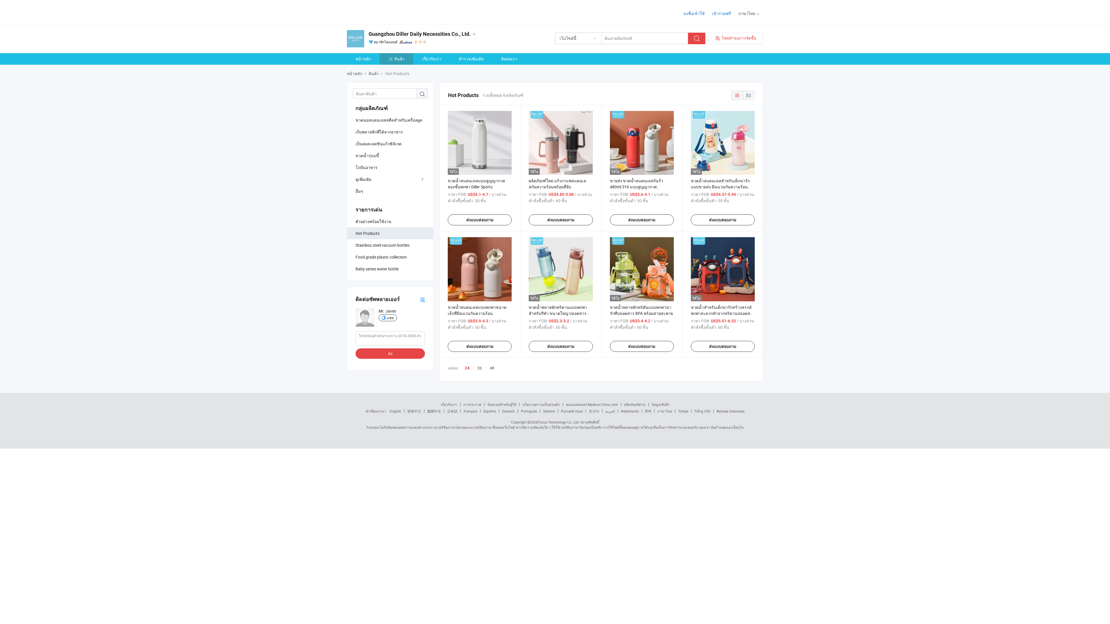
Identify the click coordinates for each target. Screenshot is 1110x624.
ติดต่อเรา (509, 59)
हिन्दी (648, 411)
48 (492, 368)
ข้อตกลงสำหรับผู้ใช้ (501, 404)
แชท (390, 317)
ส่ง (390, 353)
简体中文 (414, 411)
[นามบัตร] (422, 299)
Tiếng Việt (702, 411)
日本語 (452, 411)
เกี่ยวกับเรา (431, 59)
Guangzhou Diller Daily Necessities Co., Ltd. (420, 34)
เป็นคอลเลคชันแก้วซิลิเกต (379, 143)
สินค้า (399, 59)
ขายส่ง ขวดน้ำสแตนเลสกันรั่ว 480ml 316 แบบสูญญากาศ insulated (636, 187)
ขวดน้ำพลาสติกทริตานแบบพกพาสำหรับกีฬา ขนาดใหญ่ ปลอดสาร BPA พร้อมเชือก (558, 313)
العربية (610, 411)
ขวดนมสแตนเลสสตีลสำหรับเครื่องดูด (389, 120)
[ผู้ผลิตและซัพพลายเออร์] (384, 11)
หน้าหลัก (363, 59)
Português (529, 411)
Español (489, 411)
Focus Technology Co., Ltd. (559, 422)
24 (467, 368)
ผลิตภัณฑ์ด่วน (634, 404)
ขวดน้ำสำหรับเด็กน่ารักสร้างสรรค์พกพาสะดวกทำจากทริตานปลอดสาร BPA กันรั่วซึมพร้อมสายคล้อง (723, 313)
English (395, 411)
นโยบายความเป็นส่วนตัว (541, 404)
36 (479, 368)
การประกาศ (472, 404)
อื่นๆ (359, 191)
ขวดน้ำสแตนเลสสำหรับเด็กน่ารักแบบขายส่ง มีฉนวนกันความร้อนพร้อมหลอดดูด (720, 187)
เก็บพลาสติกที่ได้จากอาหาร (379, 132)
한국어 (594, 411)
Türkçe (683, 411)
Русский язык (572, 411)
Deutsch (508, 411)
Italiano (549, 411)
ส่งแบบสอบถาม (479, 220)
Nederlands (630, 411)
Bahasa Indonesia (731, 411)
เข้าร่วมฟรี (721, 13)
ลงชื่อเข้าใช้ (694, 13)
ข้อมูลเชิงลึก (660, 404)
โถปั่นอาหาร (367, 167)
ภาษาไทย (664, 411)
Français (470, 411)
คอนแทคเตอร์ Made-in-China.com (592, 404)
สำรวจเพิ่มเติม (471, 59)
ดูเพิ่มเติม (363, 179)
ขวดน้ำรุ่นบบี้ (367, 155)
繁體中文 (434, 411)
